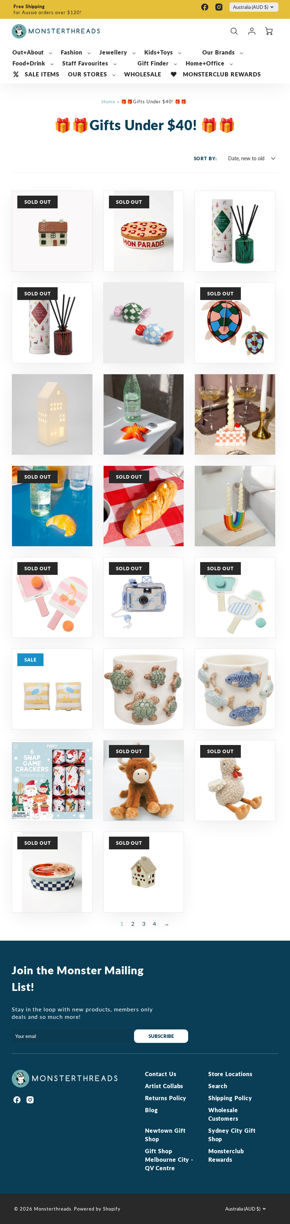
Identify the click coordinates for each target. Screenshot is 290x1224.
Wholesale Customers (223, 1114)
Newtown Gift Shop (165, 1134)
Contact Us (160, 1073)
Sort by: (205, 158)
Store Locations (230, 1073)
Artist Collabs (164, 1085)
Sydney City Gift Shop (232, 1134)
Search (218, 1085)
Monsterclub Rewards (226, 1155)
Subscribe (161, 1036)
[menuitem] (32, 52)
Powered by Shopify (97, 1209)
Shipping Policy (230, 1098)
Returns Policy (165, 1098)
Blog (151, 1110)
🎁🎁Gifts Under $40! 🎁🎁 (154, 101)
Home (108, 101)
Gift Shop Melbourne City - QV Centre (169, 1159)
